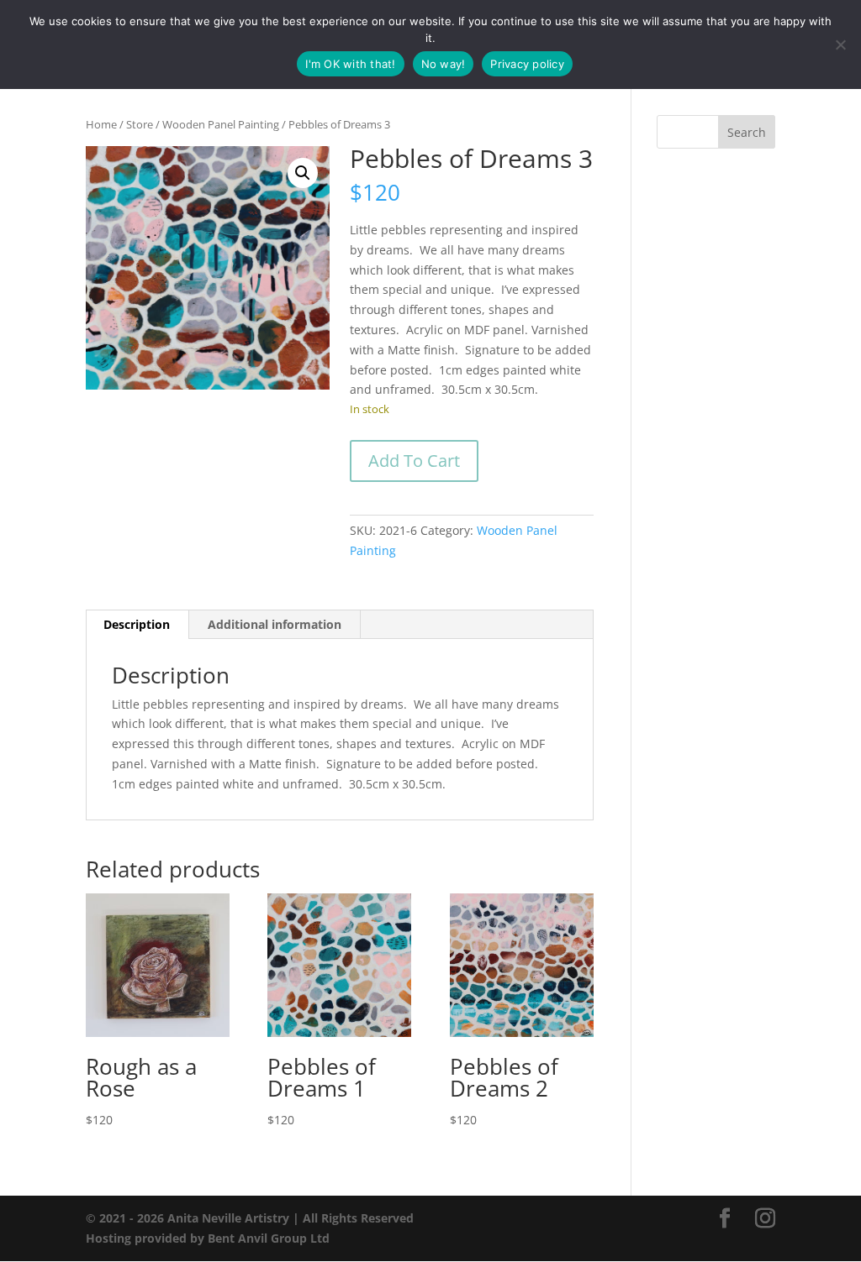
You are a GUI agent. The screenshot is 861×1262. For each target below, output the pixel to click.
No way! (443, 64)
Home (101, 124)
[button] (303, 173)
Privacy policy (527, 64)
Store (139, 124)
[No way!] (840, 44)
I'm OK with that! (350, 64)
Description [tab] (136, 624)
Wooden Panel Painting (220, 124)
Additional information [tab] (274, 624)
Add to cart (414, 460)
